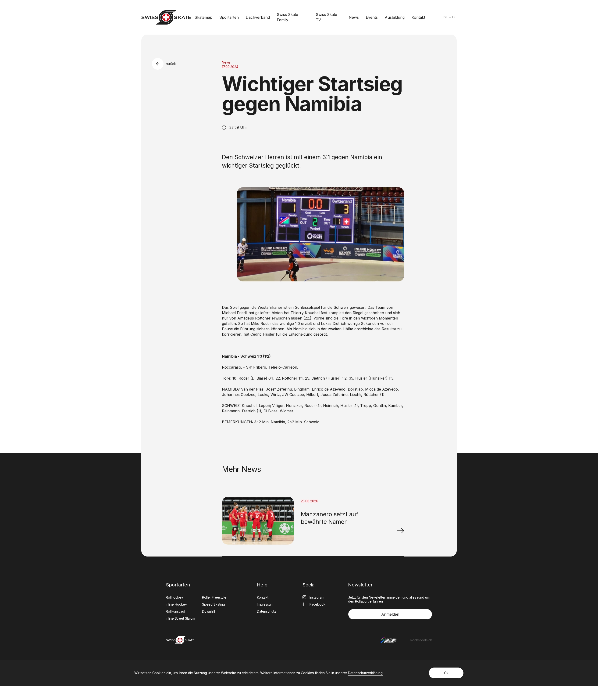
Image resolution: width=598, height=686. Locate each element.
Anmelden (390, 614)
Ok (446, 673)
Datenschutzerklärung (365, 673)
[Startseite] (166, 17)
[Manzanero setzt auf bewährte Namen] (400, 530)
